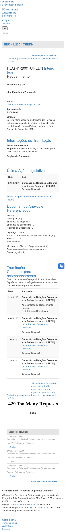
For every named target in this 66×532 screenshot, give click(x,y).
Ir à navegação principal (11, 4)
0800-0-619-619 (27, 504)
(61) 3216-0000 (37, 507)
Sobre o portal (9, 519)
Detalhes (13, 447)
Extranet (6, 528)
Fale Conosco (9, 15)
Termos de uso (9, 522)
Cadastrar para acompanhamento (24, 58)
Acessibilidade (9, 12)
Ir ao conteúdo (7, 1)
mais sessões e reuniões (44, 481)
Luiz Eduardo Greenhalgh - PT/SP (23, 104)
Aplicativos (7, 525)
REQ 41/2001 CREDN (18, 44)
